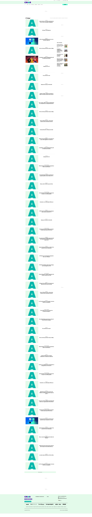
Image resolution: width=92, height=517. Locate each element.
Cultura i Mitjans (46, 273)
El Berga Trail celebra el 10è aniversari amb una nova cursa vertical (46, 284)
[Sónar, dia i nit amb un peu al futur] (32, 185)
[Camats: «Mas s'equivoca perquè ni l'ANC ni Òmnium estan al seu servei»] (32, 95)
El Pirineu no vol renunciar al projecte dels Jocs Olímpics (46, 256)
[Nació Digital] (31, 3)
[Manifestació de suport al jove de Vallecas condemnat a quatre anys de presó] (32, 393)
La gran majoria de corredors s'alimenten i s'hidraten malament (46, 356)
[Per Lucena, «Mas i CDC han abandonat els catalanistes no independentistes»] (32, 104)
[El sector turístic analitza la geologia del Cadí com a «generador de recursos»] (32, 402)
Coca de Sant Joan (46, 75)
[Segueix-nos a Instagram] (27, 499)
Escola (42, 4)
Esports (46, 282)
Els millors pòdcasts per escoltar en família (60, 45)
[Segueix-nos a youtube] (30, 499)
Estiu (30, 4)
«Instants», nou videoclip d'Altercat (46, 382)
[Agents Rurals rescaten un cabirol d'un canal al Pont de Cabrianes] (32, 249)
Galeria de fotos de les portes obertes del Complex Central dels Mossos (46, 446)
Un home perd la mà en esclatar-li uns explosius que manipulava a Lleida (46, 419)
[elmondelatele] (58, 504)
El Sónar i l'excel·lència (46, 30)
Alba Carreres (58, 61)
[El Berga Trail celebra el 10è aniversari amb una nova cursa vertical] (32, 285)
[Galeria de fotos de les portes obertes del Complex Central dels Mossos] (32, 447)
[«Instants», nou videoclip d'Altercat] (32, 203)
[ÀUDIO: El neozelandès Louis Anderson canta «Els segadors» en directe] (32, 140)
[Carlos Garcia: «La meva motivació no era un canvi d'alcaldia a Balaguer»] (32, 23)
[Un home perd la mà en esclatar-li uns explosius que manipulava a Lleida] (32, 420)
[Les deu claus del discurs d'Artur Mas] (32, 456)
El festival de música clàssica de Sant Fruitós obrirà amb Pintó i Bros (46, 229)
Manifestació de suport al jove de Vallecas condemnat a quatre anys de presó (46, 392)
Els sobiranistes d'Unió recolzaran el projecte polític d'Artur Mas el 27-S (46, 175)
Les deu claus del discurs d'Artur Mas (46, 455)
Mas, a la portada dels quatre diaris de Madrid (46, 437)
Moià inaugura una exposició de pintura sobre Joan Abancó (46, 166)
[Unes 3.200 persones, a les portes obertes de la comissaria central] (32, 122)
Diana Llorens (58, 56)
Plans (27, 4)
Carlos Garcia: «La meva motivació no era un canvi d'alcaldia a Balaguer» (46, 22)
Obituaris (46, 65)
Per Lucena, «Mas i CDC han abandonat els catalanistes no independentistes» (46, 103)
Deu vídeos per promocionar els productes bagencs (46, 311)
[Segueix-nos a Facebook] (25, 499)
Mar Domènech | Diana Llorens (59, 46)
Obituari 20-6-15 (46, 66)
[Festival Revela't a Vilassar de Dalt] (32, 131)
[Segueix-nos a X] (26, 499)
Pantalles (32, 4)
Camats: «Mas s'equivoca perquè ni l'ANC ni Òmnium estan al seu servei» (46, 94)
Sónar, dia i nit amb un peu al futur (46, 183)
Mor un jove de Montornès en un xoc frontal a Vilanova (46, 40)
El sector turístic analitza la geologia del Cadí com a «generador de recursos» (46, 401)
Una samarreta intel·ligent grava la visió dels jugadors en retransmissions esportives (46, 239)
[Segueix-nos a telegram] (29, 499)
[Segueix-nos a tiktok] (31, 499)
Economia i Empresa (46, 309)
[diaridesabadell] (33, 504)
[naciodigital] (27, 504)
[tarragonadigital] (49, 504)
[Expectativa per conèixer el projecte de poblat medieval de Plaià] (32, 276)
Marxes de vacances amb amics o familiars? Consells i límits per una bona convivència (60, 59)
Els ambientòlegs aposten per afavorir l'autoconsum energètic (46, 319)
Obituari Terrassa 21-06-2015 (46, 84)
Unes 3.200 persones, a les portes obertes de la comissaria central (46, 121)
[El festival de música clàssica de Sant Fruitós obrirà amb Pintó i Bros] (32, 230)
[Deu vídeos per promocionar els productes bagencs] (32, 312)
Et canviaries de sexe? (46, 328)
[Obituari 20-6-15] (32, 68)
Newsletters (59, 0)
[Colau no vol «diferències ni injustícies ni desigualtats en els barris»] (32, 366)
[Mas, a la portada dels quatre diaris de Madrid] (32, 438)
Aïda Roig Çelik (59, 52)
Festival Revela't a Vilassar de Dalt (46, 129)
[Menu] (25, 4)
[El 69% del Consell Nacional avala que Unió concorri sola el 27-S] (32, 212)
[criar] (64, 504)
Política (46, 20)
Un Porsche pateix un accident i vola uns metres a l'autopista (46, 302)
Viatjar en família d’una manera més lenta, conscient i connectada (60, 64)
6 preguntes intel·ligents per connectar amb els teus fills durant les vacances (59, 50)
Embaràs (36, 4)
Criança (39, 4)
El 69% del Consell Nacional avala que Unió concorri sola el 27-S (46, 211)
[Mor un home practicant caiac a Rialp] (32, 50)
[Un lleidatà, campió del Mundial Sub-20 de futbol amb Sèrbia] (32, 59)
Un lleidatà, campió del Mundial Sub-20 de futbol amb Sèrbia (46, 58)
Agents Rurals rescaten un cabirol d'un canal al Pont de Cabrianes (46, 248)
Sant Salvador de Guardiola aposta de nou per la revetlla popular (46, 193)
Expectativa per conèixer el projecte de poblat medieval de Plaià (46, 275)
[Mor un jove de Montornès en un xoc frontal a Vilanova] (32, 41)
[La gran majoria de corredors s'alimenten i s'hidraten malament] (32, 357)
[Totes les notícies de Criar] (27, 2)
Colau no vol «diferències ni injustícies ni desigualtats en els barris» (46, 365)
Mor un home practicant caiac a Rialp (46, 48)
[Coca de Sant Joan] (32, 77)
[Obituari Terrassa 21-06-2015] (32, 86)
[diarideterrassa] (41, 504)
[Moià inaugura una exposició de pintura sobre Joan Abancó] (32, 167)
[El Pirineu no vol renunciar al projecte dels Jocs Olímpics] (32, 258)
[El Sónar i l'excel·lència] (32, 32)
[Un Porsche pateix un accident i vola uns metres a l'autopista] (32, 303)
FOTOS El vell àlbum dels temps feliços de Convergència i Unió (46, 265)
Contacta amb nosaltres (28, 501)
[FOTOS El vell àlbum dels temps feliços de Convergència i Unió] (32, 267)
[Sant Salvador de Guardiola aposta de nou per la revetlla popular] (32, 194)
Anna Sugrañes (58, 66)
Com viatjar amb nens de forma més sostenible (60, 55)
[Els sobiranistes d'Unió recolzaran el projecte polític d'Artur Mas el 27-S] (32, 176)
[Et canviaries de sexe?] (32, 330)
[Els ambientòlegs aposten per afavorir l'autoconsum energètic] (32, 321)
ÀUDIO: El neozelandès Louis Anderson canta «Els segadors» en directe (46, 139)
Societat (46, 38)
